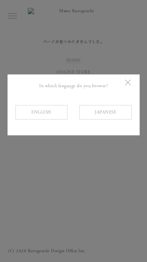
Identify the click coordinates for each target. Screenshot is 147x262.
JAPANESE (105, 112)
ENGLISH (41, 112)
